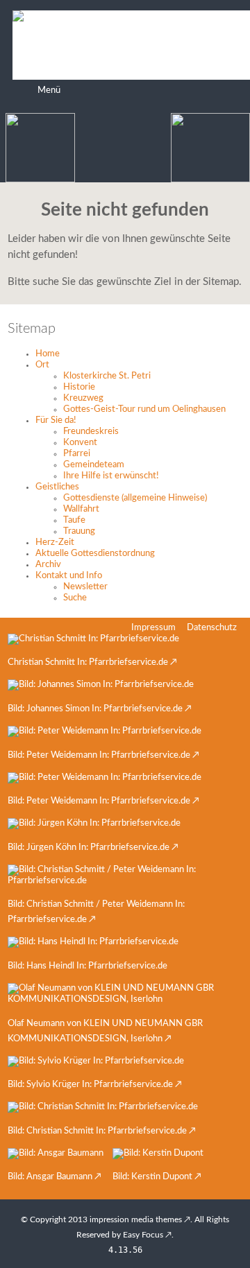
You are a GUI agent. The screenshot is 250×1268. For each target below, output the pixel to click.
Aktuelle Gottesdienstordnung (95, 553)
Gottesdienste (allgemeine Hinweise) (135, 498)
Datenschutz (212, 627)
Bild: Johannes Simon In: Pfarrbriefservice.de (95, 708)
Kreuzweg (83, 398)
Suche (75, 597)
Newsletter (85, 586)
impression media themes (136, 1219)
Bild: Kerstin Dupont (152, 1176)
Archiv (48, 564)
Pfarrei (76, 453)
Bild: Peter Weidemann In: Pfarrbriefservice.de (99, 755)
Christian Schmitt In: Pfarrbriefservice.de (88, 662)
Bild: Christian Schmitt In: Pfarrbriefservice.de (97, 1131)
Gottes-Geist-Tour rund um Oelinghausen (144, 409)
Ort (42, 365)
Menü (49, 90)
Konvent (80, 442)
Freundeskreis (91, 431)
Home (47, 353)
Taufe (74, 520)
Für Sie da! (55, 420)
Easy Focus (143, 1235)
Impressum (153, 627)
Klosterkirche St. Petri (107, 376)
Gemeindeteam (93, 464)
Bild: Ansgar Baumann (50, 1176)
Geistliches (57, 487)
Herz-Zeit (54, 542)
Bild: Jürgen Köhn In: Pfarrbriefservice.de (88, 847)
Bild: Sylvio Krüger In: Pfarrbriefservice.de (90, 1084)
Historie (79, 387)
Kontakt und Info (68, 575)
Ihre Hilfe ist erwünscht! (111, 475)
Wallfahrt (81, 509)
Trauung (79, 531)
